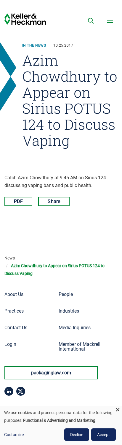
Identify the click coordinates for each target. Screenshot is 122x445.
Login (10, 344)
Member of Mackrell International (79, 346)
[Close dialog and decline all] (117, 409)
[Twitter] (20, 391)
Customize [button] (14, 434)
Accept (103, 434)
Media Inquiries (75, 327)
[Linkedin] (8, 391)
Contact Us (15, 327)
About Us (13, 294)
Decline (76, 434)
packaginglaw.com (51, 373)
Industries (69, 311)
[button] (91, 20)
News (9, 258)
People (66, 294)
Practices (14, 311)
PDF (18, 201)
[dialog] (61, 425)
